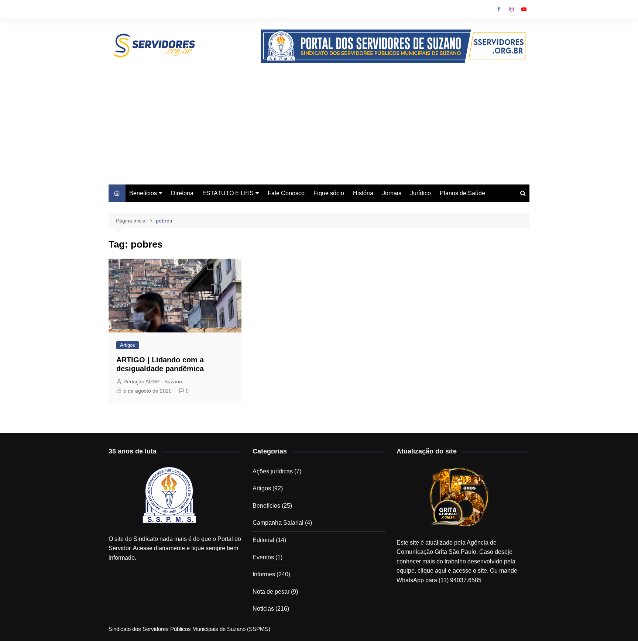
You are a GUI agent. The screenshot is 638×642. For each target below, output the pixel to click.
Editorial (263, 540)
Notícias (263, 608)
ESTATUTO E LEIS (228, 193)
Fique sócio (328, 193)
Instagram (511, 9)
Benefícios (143, 193)
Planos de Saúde (462, 193)
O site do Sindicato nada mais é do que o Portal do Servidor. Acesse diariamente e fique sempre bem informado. (175, 548)
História (363, 193)
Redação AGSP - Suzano (152, 381)
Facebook (498, 9)
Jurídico (420, 193)
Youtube (523, 9)
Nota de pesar (271, 591)
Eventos (263, 557)
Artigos (127, 345)
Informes (264, 574)
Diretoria (182, 193)
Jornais (391, 193)
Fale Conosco (286, 193)
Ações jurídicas (273, 471)
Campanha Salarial (278, 523)
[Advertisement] (319, 118)
